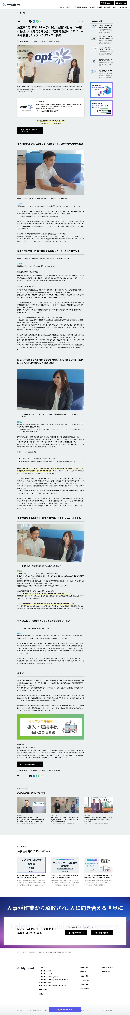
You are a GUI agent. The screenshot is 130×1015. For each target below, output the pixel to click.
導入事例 (83, 972)
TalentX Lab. (84, 989)
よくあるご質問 (84, 980)
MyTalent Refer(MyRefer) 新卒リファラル (54, 980)
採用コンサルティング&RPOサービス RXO (53, 985)
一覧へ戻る (22, 13)
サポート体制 (43, 990)
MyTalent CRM (46, 971)
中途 (43, 41)
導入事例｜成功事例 (54, 41)
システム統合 (84, 967)
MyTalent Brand (46, 974)
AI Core (41, 994)
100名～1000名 (23, 41)
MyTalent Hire (46, 982)
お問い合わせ (106, 972)
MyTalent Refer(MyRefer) (49, 977)
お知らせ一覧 (84, 984)
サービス (42, 967)
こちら (53, 758)
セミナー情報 (84, 976)
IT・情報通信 (34, 41)
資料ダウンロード (107, 967)
